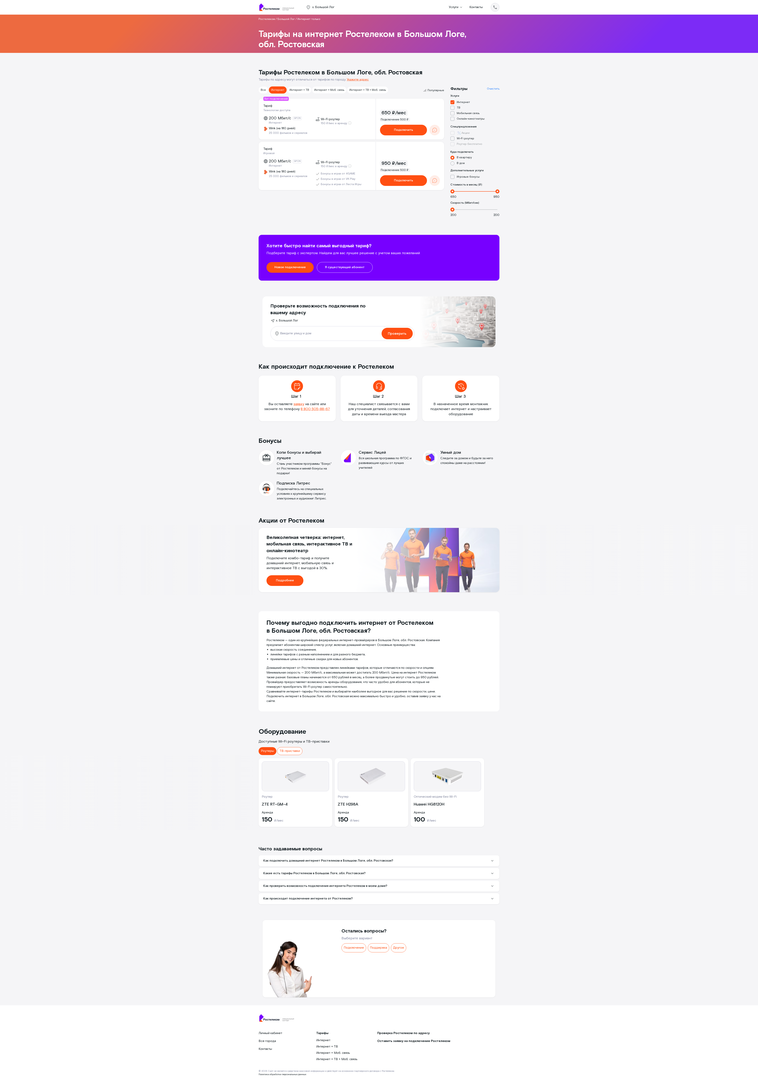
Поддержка (378, 948)
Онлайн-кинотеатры (471, 119)
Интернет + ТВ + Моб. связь (367, 90)
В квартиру (464, 157)
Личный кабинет (270, 1033)
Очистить (493, 89)
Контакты (476, 7)
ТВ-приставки (290, 751)
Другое (398, 948)
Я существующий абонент (345, 267)
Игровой (269, 153)
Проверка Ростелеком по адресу (403, 1033)
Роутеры (267, 751)
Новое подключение (290, 267)
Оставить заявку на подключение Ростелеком (413, 1041)
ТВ (458, 108)
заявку (299, 404)
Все (263, 90)
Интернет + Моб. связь (329, 90)
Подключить (403, 130)
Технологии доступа (276, 110)
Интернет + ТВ (299, 90)
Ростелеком (267, 19)
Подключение (354, 948)
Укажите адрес (358, 80)
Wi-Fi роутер (465, 138)
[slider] (452, 191)
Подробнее (285, 580)
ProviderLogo (278, 7)
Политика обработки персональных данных (282, 1074)
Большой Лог (286, 19)
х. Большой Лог (287, 321)
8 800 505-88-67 (315, 409)
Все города (267, 1041)
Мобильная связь (468, 113)
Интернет (277, 90)
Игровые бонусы (468, 177)
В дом (461, 163)
